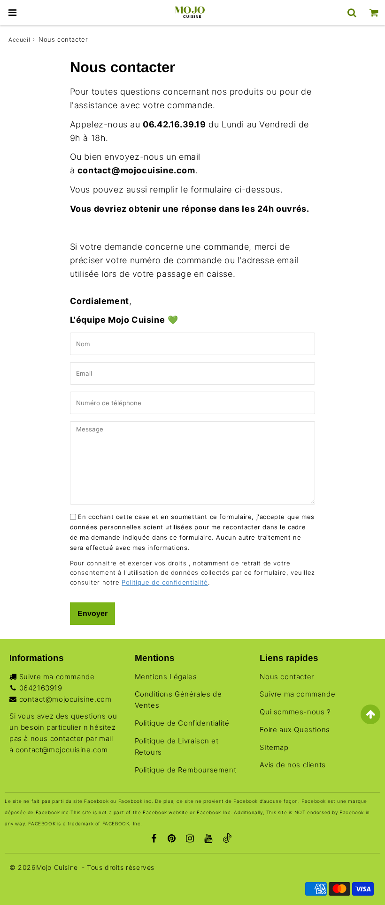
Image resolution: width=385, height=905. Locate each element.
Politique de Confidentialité (182, 723)
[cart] (374, 12)
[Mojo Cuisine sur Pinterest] (171, 839)
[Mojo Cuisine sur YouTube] (208, 839)
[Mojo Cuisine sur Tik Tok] (227, 839)
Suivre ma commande (57, 676)
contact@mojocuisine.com (65, 699)
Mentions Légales (166, 676)
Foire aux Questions (295, 729)
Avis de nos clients (292, 764)
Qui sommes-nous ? (295, 711)
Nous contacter (287, 676)
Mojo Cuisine (57, 867)
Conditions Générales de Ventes (178, 700)
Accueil (19, 39)
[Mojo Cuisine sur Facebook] (154, 839)
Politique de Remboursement (186, 769)
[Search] (351, 12)
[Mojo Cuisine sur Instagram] (190, 839)
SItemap (274, 747)
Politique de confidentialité (165, 582)
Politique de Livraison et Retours (177, 746)
